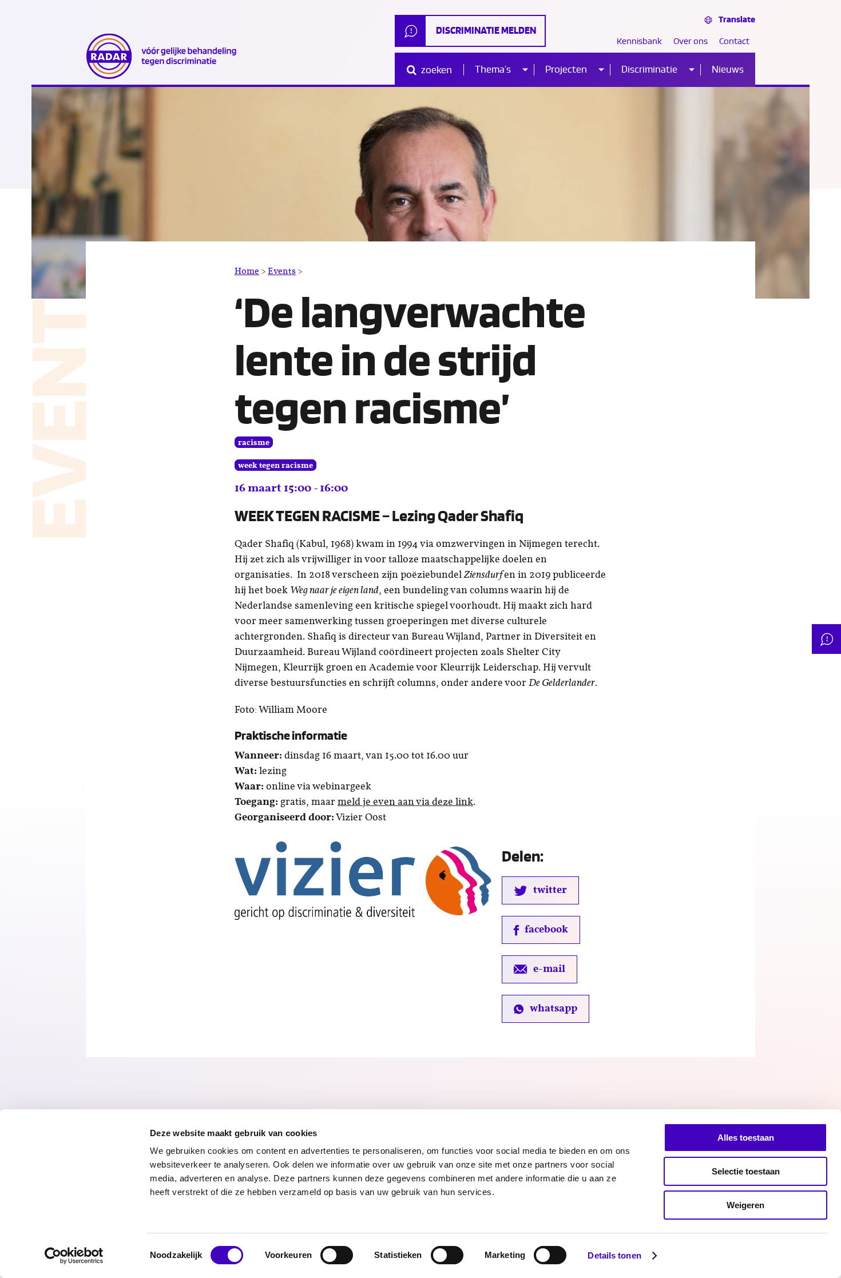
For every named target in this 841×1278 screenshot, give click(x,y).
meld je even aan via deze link (405, 802)
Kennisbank (639, 41)
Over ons (690, 41)
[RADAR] (166, 56)
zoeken (435, 70)
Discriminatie (649, 69)
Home (247, 271)
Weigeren (745, 1205)
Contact (734, 41)
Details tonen (614, 1255)
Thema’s (493, 69)
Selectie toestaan (746, 1171)
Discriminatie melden (486, 30)
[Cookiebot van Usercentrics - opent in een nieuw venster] (74, 1255)
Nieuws (728, 69)
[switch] (336, 1255)
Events (282, 271)
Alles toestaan (745, 1137)
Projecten (566, 69)
